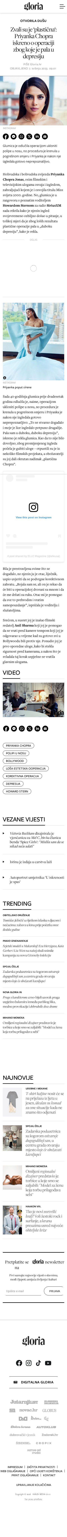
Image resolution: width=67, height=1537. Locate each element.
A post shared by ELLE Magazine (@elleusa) (33, 556)
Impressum (15, 1467)
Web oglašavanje (12, 1471)
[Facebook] (19, 1363)
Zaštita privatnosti (41, 1467)
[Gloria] (33, 6)
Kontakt (49, 1475)
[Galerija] (33, 104)
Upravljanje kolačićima (33, 1485)
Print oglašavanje (25, 1475)
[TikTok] (38, 1363)
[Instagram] (29, 1363)
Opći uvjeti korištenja (46, 1471)
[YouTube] (48, 1363)
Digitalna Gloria (37, 1382)
